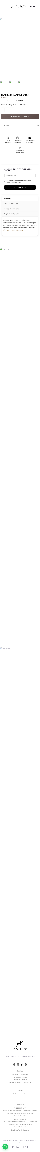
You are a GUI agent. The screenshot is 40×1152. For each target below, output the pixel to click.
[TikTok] (22, 1064)
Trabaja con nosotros (20, 1094)
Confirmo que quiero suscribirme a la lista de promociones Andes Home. (19, 181)
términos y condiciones (12, 230)
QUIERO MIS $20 (20, 187)
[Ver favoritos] (34, 7)
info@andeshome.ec (22, 1130)
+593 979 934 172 (20, 1127)
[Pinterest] (26, 1064)
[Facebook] (14, 1064)
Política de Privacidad (20, 1077)
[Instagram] (18, 1064)
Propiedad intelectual (12, 214)
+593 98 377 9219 (20, 1116)
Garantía (7, 199)
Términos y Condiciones (20, 1074)
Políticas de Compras (20, 1079)
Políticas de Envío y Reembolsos (20, 1082)
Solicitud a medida (11, 204)
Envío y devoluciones (12, 209)
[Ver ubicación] (31, 7)
